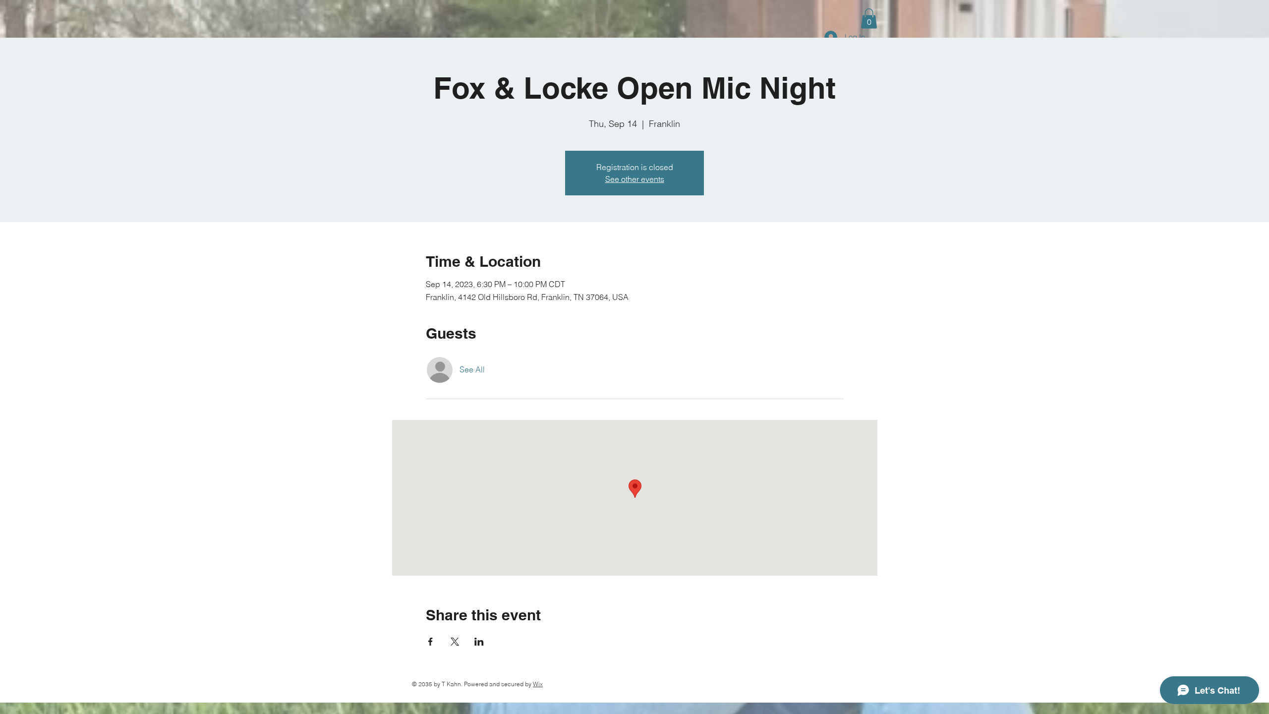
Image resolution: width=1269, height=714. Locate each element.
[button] (869, 18)
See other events (634, 179)
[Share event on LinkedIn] (479, 642)
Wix (538, 684)
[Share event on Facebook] (430, 642)
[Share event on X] (455, 642)
